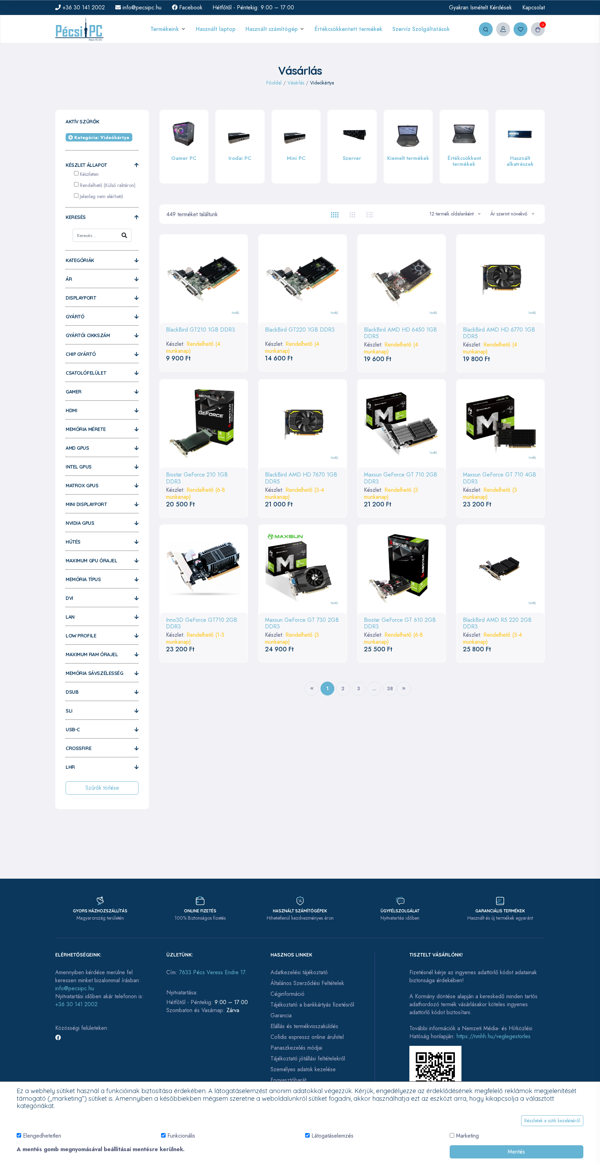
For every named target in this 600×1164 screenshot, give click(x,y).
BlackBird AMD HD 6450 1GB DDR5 (400, 333)
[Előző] (312, 688)
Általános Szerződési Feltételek (307, 983)
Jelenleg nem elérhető (101, 196)
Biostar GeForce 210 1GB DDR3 (197, 478)
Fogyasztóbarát (288, 1080)
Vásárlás (296, 82)
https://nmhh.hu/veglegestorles (494, 1036)
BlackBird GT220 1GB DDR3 (300, 330)
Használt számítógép (271, 29)
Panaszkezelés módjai (296, 1048)
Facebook (189, 7)
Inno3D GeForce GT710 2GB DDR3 (201, 623)
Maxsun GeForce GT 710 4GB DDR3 (499, 478)
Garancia (281, 1015)
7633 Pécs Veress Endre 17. (213, 972)
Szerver (296, 158)
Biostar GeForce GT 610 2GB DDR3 (400, 623)
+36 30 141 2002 (83, 7)
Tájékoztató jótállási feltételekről (307, 1059)
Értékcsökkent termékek (408, 161)
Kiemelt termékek (352, 158)
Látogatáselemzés (332, 1136)
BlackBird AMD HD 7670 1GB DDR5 (301, 478)
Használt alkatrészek (464, 161)
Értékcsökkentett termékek (348, 29)
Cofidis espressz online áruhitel (307, 1037)
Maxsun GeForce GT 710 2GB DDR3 (400, 478)
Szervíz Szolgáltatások (421, 29)
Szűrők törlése (102, 788)
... (374, 688)
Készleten (89, 174)
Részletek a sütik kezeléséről (552, 1120)
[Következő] (404, 688)
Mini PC (240, 158)
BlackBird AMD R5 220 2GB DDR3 (497, 623)
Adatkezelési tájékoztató (299, 972)
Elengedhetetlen (42, 1136)
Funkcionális (181, 1136)
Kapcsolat (533, 7)
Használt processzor (520, 168)
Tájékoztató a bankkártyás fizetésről (312, 1005)
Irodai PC (184, 158)
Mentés (516, 1152)
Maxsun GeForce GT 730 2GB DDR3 (302, 623)
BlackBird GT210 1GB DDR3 (200, 330)
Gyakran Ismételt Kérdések (480, 7)
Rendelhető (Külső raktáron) (107, 185)
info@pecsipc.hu (141, 7)
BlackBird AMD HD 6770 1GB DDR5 (499, 333)
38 (390, 688)
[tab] (334, 214)
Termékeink (164, 29)
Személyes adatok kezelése (303, 1069)
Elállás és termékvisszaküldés (304, 1026)
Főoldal (274, 82)
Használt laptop (215, 29)
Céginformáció (287, 994)
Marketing (467, 1136)
